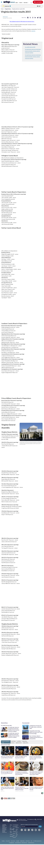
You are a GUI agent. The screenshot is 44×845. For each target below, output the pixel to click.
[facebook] (22, 830)
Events (14, 833)
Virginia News (24, 741)
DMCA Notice (28, 840)
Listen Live (7, 6)
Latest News (13, 741)
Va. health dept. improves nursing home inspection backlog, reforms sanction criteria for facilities (13, 729)
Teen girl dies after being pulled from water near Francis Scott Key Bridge (35, 732)
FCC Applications (11, 842)
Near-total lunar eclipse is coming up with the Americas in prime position (35, 737)
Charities (14, 831)
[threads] (39, 830)
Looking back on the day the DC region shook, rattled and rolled (35, 727)
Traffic (20, 2)
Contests (14, 824)
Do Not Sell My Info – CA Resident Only (21, 842)
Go (40, 826)
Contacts (14, 826)
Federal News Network (17, 826)
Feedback (3, 840)
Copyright (17, 840)
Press (14, 835)
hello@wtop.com (32, 819)
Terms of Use (13, 840)
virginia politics (25, 742)
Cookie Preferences (31, 842)
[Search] (31, 2)
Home (2, 9)
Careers (11, 834)
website (33, 31)
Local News (19, 741)
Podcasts (14, 837)
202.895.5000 (39, 819)
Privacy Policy (8, 840)
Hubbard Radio (22, 840)
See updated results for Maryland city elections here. (22, 21)
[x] (29, 830)
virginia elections (19, 742)
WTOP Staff (5, 16)
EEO (31, 840)
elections (12, 742)
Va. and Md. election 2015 (6, 725)
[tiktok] (32, 830)
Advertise (11, 836)
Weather (25, 2)
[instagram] (25, 830)
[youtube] (36, 830)
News (17, 2)
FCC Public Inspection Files (37, 840)
